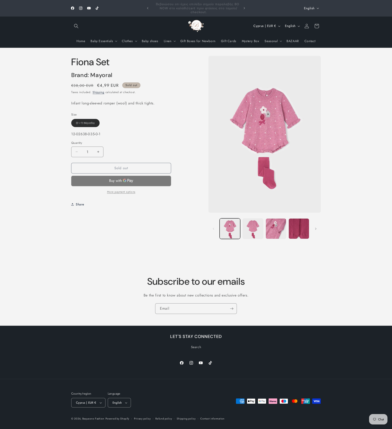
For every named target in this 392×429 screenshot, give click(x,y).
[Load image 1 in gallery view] (230, 228)
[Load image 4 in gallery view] (299, 228)
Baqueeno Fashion (93, 418)
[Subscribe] (232, 308)
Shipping (98, 92)
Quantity (76, 143)
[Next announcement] (244, 8)
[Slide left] (213, 229)
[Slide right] (316, 229)
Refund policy (163, 418)
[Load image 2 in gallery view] (253, 228)
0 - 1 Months (88, 123)
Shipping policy (186, 418)
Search (196, 347)
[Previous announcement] (148, 8)
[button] (76, 26)
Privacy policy (142, 418)
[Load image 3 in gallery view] (276, 228)
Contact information (212, 418)
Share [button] (80, 204)
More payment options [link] (121, 192)
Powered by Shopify (117, 418)
